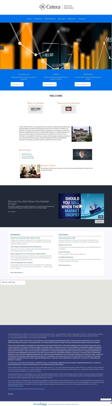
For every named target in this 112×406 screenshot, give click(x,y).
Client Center (49, 19)
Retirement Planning (28, 158)
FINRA (57, 336)
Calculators (63, 235)
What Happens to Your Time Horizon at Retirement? (28, 254)
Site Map (10, 394)
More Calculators (64, 265)
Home (29, 19)
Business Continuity (38, 389)
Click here (65, 168)
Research (71, 19)
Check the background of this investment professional (63, 404)
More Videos (12, 211)
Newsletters (15, 235)
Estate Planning (26, 154)
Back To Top (105, 399)
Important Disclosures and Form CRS (20, 389)
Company (37, 19)
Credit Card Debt (64, 252)
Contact (81, 19)
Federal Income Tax (65, 245)
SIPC (60, 336)
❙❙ (58, 65)
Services (61, 19)
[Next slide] (110, 48)
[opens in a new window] (35, 113)
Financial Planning (27, 156)
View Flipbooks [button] (81, 84)
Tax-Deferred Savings (65, 257)
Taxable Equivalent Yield (66, 238)
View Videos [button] (48, 84)
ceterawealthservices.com (16, 386)
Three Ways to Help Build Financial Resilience (25, 247)
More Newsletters (16, 272)
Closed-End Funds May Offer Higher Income (25, 238)
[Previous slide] (2, 48)
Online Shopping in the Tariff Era (21, 262)
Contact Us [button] (16, 84)
